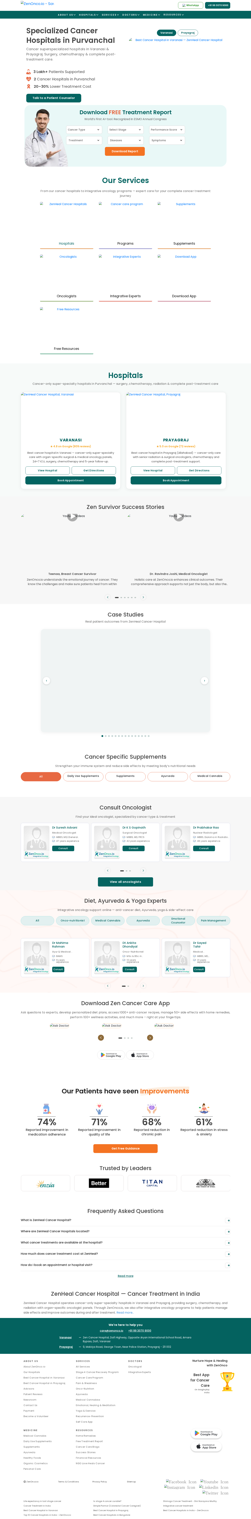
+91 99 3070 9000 (139, 1331)
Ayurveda (82, 1394)
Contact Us (30, 1405)
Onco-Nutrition (85, 1388)
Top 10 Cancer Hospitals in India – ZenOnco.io (47, 1514)
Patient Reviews (33, 1394)
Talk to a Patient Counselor (54, 98)
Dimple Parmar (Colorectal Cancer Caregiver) (117, 1505)
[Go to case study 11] (135, 736)
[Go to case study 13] (142, 736)
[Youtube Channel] (214, 1481)
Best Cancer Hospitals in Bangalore (111, 1514)
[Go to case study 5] (115, 736)
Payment (29, 1410)
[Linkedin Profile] (213, 1487)
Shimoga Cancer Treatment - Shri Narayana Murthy (190, 1501)
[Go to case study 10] (132, 736)
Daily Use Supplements (38, 1441)
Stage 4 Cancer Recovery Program (97, 1372)
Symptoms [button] (159, 140)
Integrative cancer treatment (178, 1505)
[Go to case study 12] (139, 736)
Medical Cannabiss (88, 1399)
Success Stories (86, 1452)
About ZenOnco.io (34, 1366)
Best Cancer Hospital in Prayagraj (44, 1383)
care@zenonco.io (111, 1331)
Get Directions (93, 470)
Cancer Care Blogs (88, 1446)
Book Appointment (71, 480)
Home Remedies (86, 1435)
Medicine (31, 1430)
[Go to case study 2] (106, 736)
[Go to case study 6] (119, 736)
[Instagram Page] (180, 1487)
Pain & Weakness (86, 1383)
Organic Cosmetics (36, 1463)
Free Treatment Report (89, 1441)
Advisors (29, 1388)
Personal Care (32, 1468)
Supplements (32, 1446)
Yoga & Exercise (86, 1410)
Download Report (125, 151)
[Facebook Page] (182, 1481)
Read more (125, 1276)
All (41, 776)
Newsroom (30, 1399)
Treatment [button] (76, 140)
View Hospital (47, 470)
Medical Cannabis (35, 1435)
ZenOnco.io (31, 1481)
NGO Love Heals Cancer (90, 1463)
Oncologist (135, 1366)
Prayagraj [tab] (188, 33)
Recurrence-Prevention (90, 1416)
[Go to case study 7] (122, 736)
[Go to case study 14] (145, 736)
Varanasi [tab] (166, 33)
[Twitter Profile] (215, 1492)
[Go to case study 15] (149, 736)
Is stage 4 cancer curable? (107, 1501)
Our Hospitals (32, 1372)
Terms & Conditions (68, 1481)
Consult (63, 848)
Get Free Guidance (126, 1148)
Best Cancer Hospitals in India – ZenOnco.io (186, 1510)
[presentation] (108, 597)
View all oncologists (125, 882)
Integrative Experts (139, 1372)
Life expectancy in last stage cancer (42, 1501)
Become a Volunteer (36, 1416)
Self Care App (84, 1421)
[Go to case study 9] (129, 736)
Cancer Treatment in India (37, 1505)
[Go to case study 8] (125, 736)
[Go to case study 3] (109, 736)
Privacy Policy (99, 1481)
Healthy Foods (32, 1457)
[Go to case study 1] (102, 736)
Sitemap (131, 1481)
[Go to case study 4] (112, 736)
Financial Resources (88, 1457)
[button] (117, 597)
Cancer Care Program (89, 1377)
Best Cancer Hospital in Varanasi (44, 1377)
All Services (83, 1366)
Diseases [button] (116, 140)
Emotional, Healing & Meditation (96, 1405)
